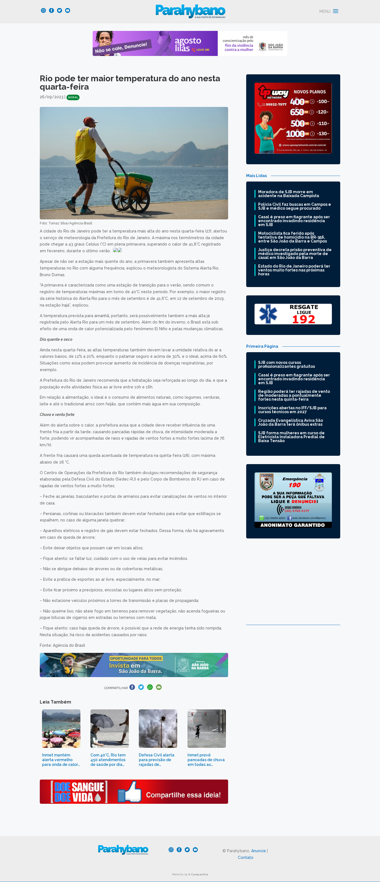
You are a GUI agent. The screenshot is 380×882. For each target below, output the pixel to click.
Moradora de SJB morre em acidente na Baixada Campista (288, 194)
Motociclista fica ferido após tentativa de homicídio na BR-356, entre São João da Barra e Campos (292, 237)
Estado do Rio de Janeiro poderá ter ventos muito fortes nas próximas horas (294, 270)
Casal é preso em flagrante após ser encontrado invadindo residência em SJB (294, 221)
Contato (245, 857)
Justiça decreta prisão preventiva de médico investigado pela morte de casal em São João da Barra (295, 253)
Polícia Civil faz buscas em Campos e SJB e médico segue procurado (294, 206)
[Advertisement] (293, 586)
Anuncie (258, 851)
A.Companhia (198, 874)
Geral (73, 97)
